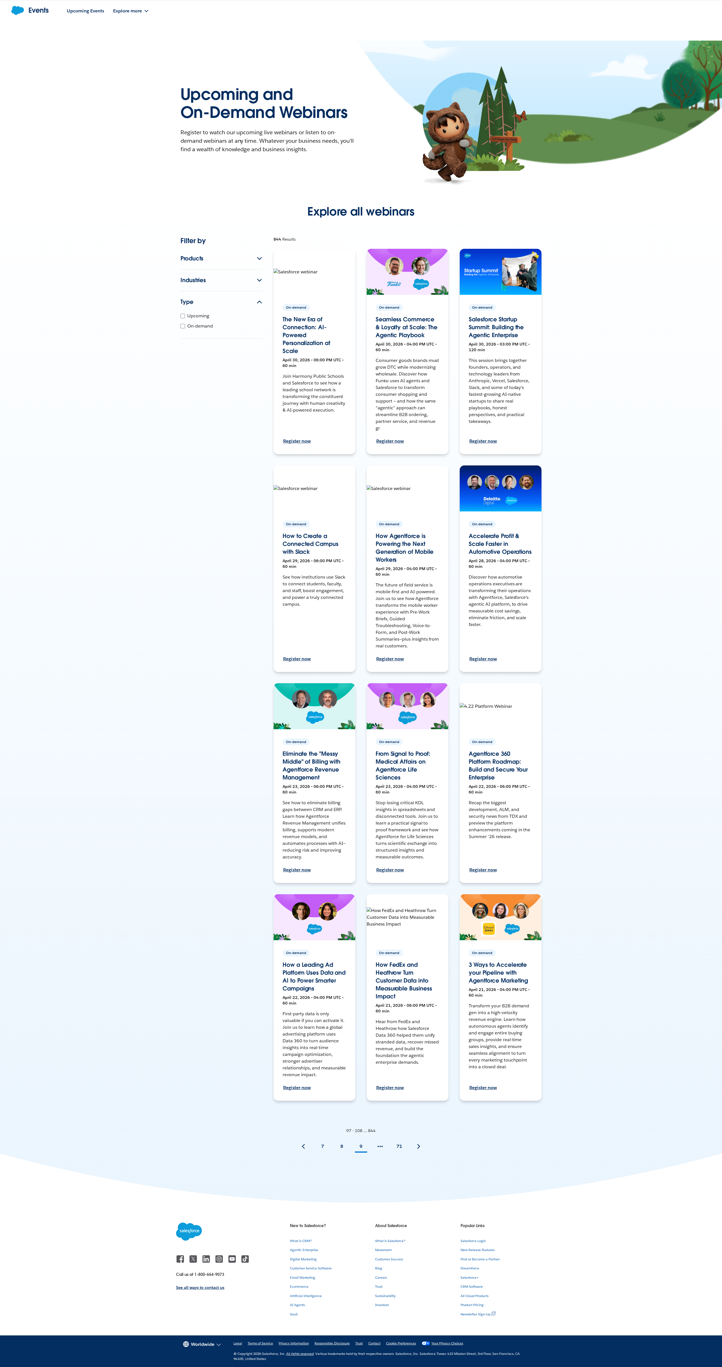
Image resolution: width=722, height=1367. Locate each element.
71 (399, 1146)
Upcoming (198, 316)
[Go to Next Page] (418, 1146)
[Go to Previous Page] (303, 1146)
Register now (297, 441)
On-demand (200, 326)
